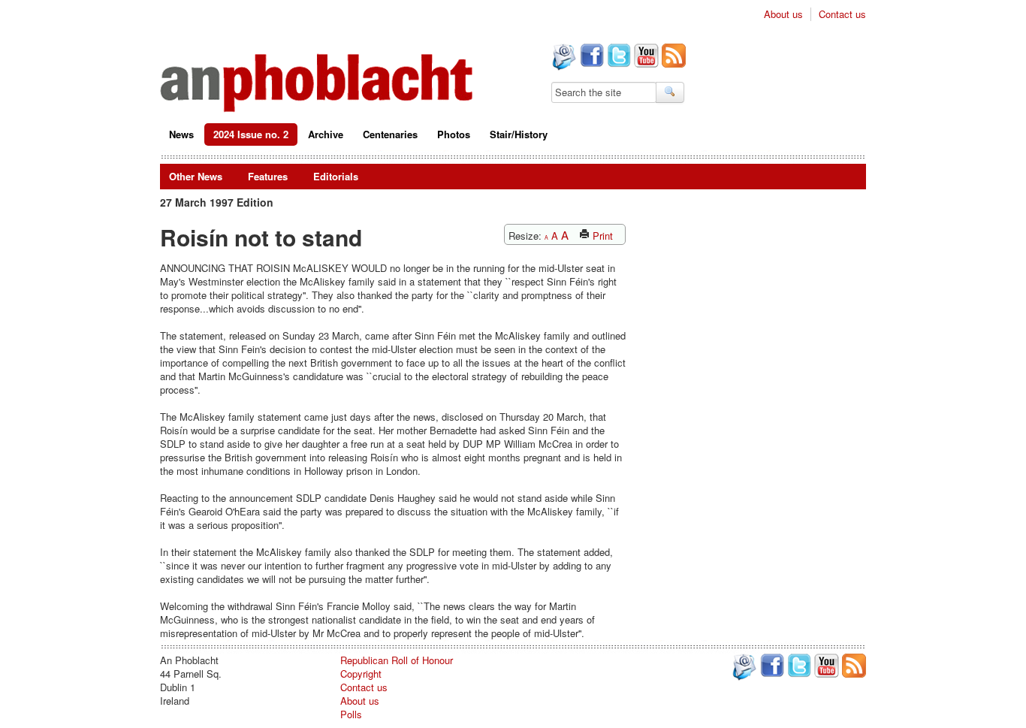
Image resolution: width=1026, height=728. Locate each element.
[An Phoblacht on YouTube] (645, 57)
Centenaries (390, 134)
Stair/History (519, 134)
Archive (325, 134)
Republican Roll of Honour (396, 660)
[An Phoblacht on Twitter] (617, 57)
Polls (351, 714)
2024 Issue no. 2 (250, 134)
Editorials (335, 176)
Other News (195, 176)
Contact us (842, 14)
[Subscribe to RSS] (672, 57)
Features (268, 176)
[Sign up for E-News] (562, 59)
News (181, 134)
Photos (453, 134)
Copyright (361, 673)
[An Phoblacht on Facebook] (590, 57)
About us (783, 14)
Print (601, 235)
